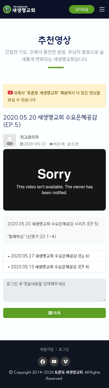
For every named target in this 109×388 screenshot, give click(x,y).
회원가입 (47, 349)
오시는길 (81, 9)
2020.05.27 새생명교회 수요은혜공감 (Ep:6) (50, 256)
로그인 (64, 349)
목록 (56, 313)
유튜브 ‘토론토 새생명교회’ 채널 (40, 92)
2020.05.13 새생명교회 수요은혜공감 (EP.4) (50, 266)
